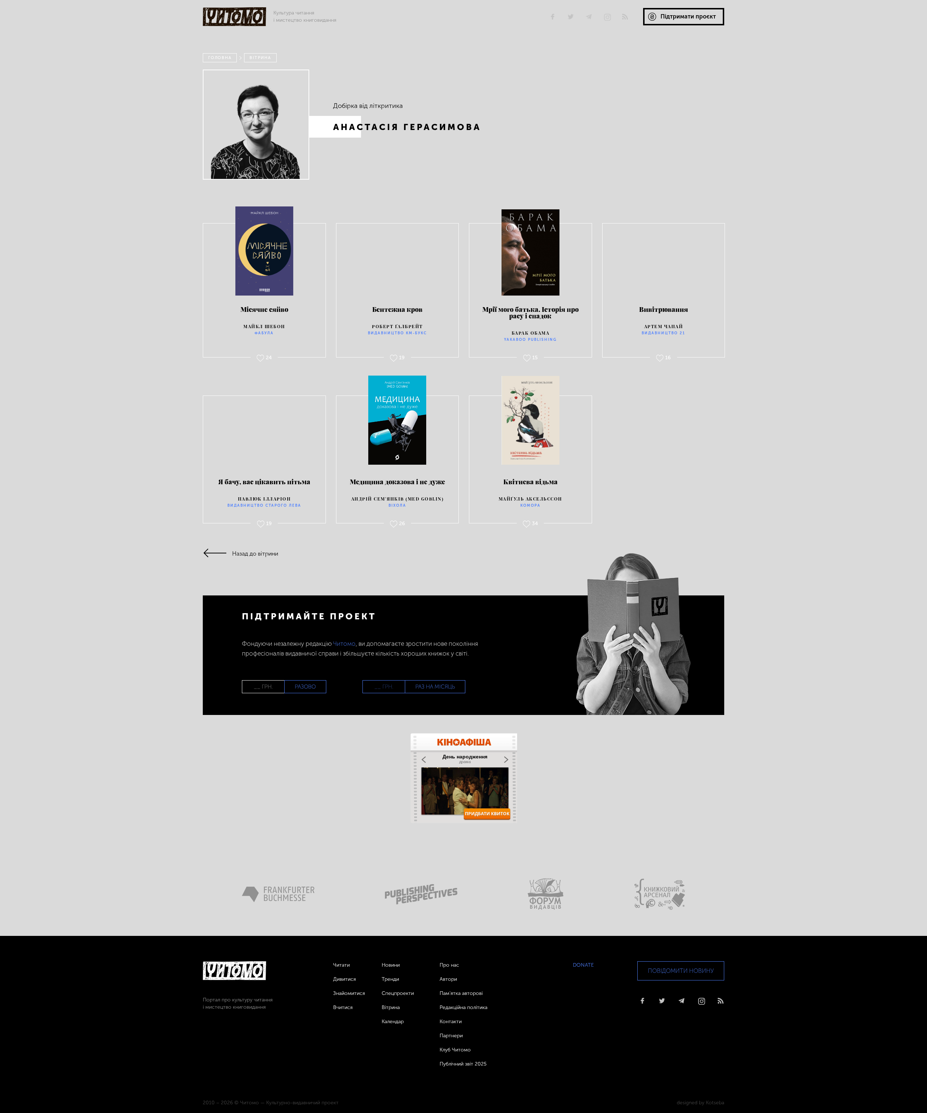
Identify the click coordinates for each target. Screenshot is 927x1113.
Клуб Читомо (455, 1050)
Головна (219, 57)
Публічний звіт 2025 (463, 1064)
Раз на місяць (435, 686)
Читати (341, 965)
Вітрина (260, 57)
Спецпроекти (398, 993)
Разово (305, 686)
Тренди (390, 979)
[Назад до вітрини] (217, 553)
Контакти (451, 1021)
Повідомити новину (681, 970)
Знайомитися (349, 993)
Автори (448, 979)
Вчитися (343, 1007)
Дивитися (344, 979)
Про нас (449, 965)
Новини (391, 965)
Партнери (451, 1036)
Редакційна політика (463, 1007)
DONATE (583, 965)
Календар (393, 1021)
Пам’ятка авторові (461, 993)
